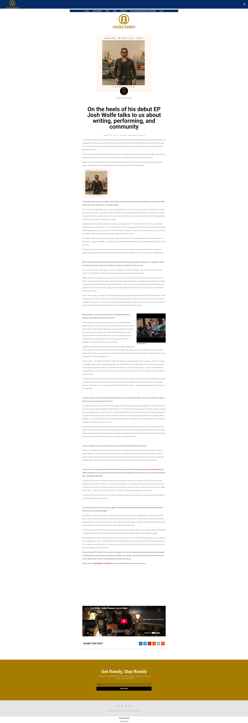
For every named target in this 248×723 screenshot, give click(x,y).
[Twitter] (122, 706)
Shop (114, 11)
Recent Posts (141, 135)
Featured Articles (132, 135)
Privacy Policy (124, 721)
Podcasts (123, 11)
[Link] (129, 706)
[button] (244, 4)
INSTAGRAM (97, 563)
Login (161, 11)
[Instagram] (126, 706)
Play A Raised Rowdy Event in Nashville (143, 11)
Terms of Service (124, 718)
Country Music (97, 11)
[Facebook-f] (118, 706)
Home (87, 11)
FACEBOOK (108, 563)
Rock (107, 11)
